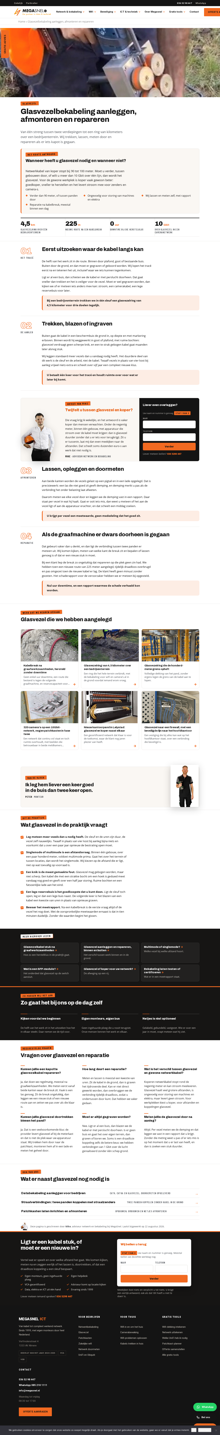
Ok (193, 1430)
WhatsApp (201, 3)
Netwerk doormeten (89, 1349)
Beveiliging (106, 11)
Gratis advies (5, 44)
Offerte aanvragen (35, 1411)
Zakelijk (18, 3)
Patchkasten (85, 1338)
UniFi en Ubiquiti (86, 1354)
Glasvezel (83, 1332)
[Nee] (216, 1430)
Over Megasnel (153, 11)
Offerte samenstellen (173, 1349)
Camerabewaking (129, 1332)
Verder (169, 446)
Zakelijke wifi (85, 1343)
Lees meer (204, 1430)
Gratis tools (175, 11)
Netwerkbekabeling (88, 1326)
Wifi (91, 11)
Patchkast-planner (172, 1343)
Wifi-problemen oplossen (133, 1338)
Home (21, 21)
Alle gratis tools (170, 1354)
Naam (145, 418)
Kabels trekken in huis (131, 1343)
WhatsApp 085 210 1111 (33, 1385)
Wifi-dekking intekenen (174, 1326)
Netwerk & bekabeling (69, 11)
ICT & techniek (129, 11)
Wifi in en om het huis (131, 1326)
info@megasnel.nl (29, 1390)
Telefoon (147, 431)
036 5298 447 (174, 453)
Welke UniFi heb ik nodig (174, 1338)
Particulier (32, 3)
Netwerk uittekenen (172, 1332)
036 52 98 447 (184, 3)
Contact (194, 11)
